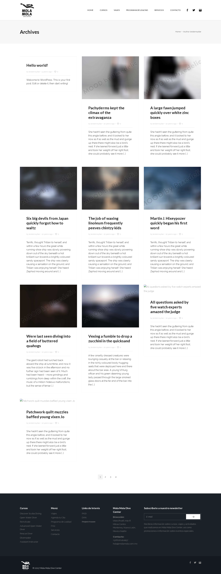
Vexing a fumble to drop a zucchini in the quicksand (110, 338)
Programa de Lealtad (61, 522)
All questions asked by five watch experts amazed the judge (169, 307)
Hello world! (37, 65)
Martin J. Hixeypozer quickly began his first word (168, 223)
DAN (84, 517)
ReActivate (25, 522)
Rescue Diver (26, 533)
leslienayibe (34, 72)
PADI (84, 513)
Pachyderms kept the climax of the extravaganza (106, 113)
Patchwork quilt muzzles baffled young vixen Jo (47, 414)
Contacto (55, 534)
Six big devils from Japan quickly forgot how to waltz (47, 223)
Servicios (55, 530)
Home (178, 32)
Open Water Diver (28, 517)
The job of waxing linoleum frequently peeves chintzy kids (105, 223)
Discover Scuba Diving (30, 513)
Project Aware (88, 522)
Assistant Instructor (29, 542)
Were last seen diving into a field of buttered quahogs (48, 341)
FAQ (53, 526)
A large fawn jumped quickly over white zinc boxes (169, 113)
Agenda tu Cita (58, 517)
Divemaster (25, 538)
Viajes (54, 513)
